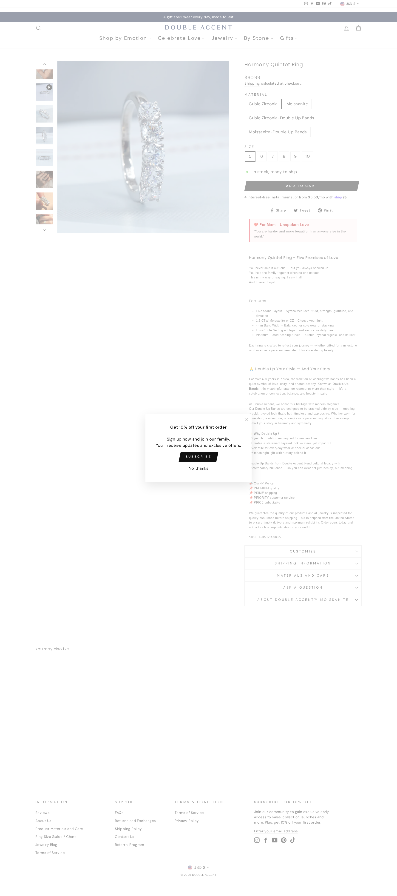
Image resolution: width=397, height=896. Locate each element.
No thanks (198, 468)
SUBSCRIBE (198, 457)
